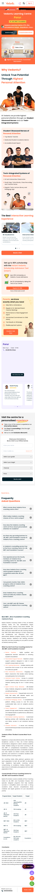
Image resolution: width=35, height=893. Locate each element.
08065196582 (8, 891)
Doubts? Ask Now (11, 332)
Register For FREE (17, 288)
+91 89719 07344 (10, 350)
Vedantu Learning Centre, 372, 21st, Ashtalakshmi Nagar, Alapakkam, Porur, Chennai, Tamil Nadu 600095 (18, 26)
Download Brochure (25, 32)
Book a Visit (9, 32)
